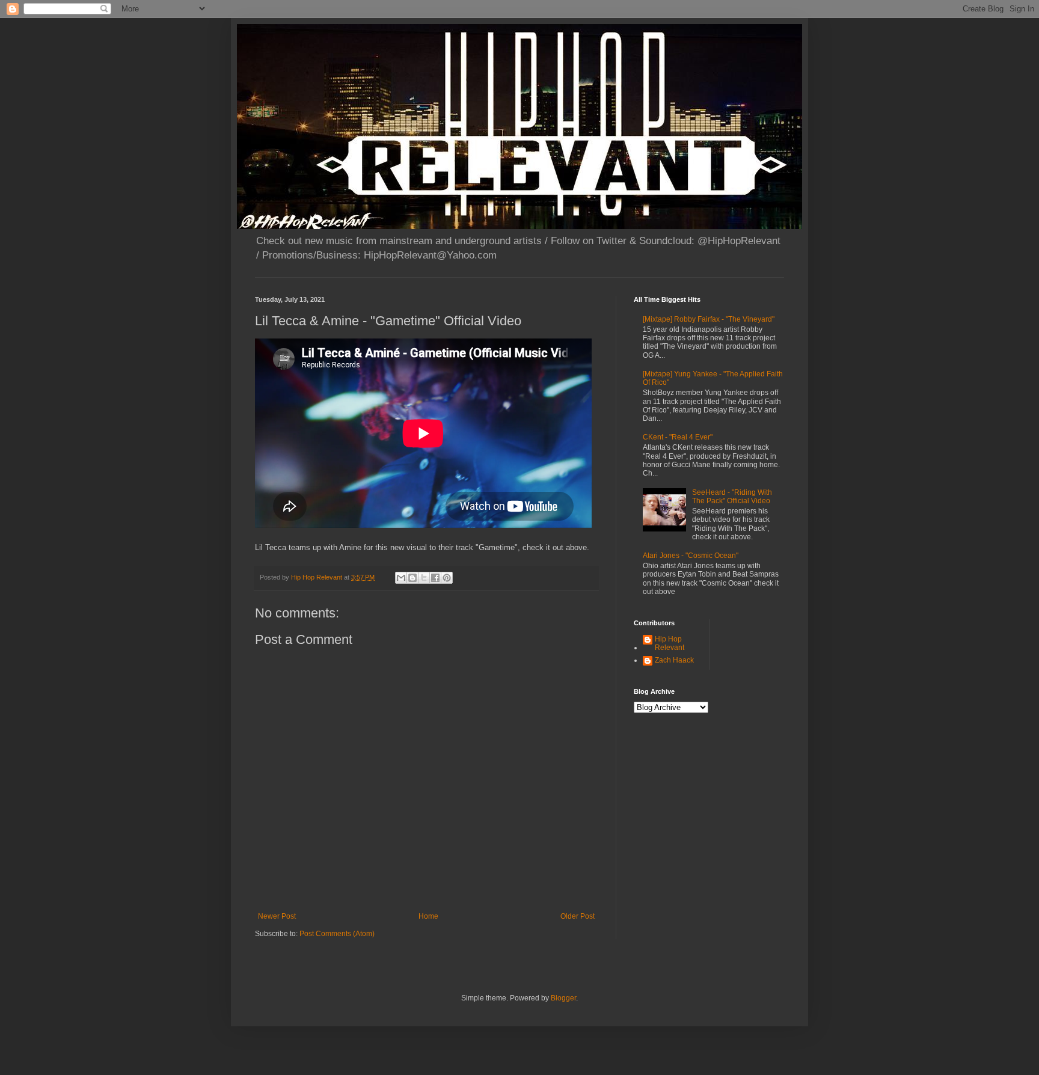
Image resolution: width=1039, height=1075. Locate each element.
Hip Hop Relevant (669, 643)
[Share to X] (424, 578)
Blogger (563, 998)
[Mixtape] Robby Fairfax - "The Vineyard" (708, 319)
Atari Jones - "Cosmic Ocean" (690, 555)
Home (428, 916)
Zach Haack (674, 660)
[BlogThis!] (412, 578)
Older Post (577, 916)
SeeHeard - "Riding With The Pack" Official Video (732, 496)
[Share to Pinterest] (447, 578)
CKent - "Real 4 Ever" (678, 437)
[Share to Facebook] (435, 578)
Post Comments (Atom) (337, 934)
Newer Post (277, 916)
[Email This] (401, 578)
